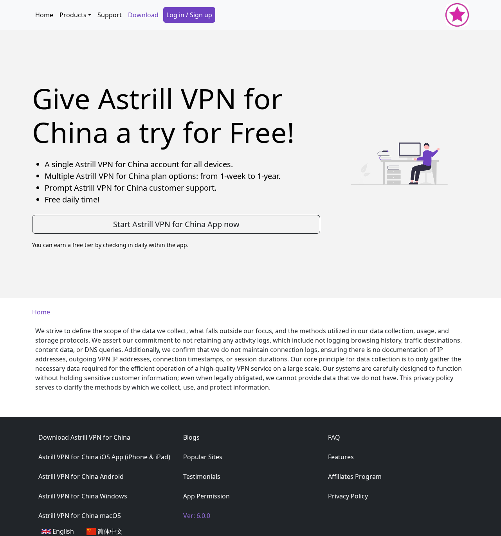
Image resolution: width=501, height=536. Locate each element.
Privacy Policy (348, 496)
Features (341, 457)
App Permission (206, 496)
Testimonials (201, 476)
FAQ (334, 437)
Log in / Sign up (189, 15)
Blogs (191, 437)
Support (109, 15)
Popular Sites (202, 457)
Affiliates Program (355, 476)
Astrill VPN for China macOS (79, 515)
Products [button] (73, 15)
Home (44, 15)
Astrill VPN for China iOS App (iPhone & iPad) (104, 457)
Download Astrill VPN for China (84, 437)
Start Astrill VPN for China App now (176, 224)
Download (143, 15)
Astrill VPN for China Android (81, 476)
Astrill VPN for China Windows (82, 496)
